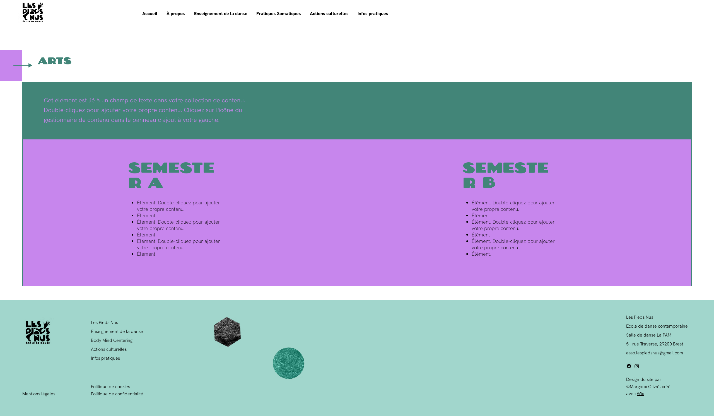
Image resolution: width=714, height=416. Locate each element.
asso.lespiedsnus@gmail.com (654, 353)
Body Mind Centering (111, 340)
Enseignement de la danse (117, 331)
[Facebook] (629, 366)
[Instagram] (637, 366)
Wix (640, 393)
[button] (176, 13)
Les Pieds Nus (104, 322)
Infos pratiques (105, 358)
